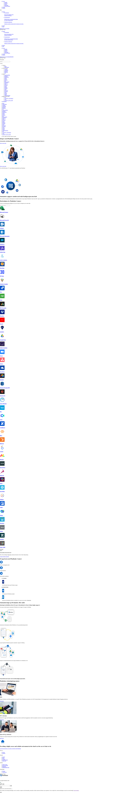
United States (6, 67)
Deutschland (4, 112)
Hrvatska (5, 79)
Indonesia (6, 71)
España (3, 113)
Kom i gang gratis (3, 143)
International (4, 101)
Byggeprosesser (11, 19)
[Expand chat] (1, 784)
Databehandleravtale (5, 767)
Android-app (4, 772)
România (5, 87)
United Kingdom (7, 95)
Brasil (5, 66)
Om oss (3, 1)
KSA (5, 97)
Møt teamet (6, 5)
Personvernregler (5, 765)
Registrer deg (2, 28)
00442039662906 (10, 56)
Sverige (5, 93)
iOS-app (3, 771)
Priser (3, 26)
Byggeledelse (8, 14)
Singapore (6, 72)
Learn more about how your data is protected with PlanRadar (10, 748)
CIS (5, 73)
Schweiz (5, 88)
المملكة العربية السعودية (8, 98)
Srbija (5, 89)
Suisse (5, 92)
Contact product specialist (4, 556)
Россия (5, 85)
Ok (0, 792)
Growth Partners (7, 6)
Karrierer (5, 3)
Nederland (6, 82)
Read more (2, 701)
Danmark (6, 76)
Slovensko (6, 90)
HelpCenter (4, 760)
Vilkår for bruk (4, 764)
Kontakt (5, 2)
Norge (5, 83)
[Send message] (11, 786)
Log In (6, 28)
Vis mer (1, 549)
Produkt (3, 11)
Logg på (3, 8)
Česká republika (7, 75)
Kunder (3, 25)
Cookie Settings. (76, 790)
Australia (5, 69)
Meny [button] (8, 28)
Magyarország (6, 81)
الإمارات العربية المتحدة (8, 100)
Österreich (6, 84)
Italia (5, 80)
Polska (5, 86)
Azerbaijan (6, 70)
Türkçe (5, 94)
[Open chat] (1, 787)
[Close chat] (3, 784)
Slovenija (6, 91)
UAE (5, 99)
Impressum (4, 766)
